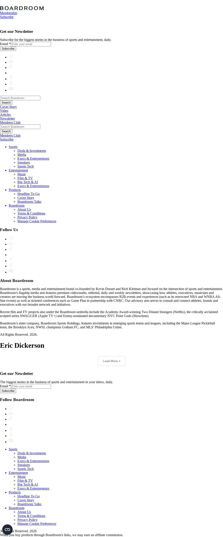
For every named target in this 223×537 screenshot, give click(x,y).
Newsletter (7, 118)
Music (21, 174)
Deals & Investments (31, 151)
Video (4, 110)
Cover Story (8, 107)
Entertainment (18, 170)
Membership (8, 13)
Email (5, 44)
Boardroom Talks (29, 201)
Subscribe (7, 17)
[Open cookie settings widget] (7, 529)
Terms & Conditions (31, 213)
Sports (13, 147)
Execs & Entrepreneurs (33, 158)
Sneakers (23, 162)
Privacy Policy (27, 217)
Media (21, 154)
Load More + (111, 361)
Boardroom (16, 205)
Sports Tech (25, 166)
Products (15, 190)
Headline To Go (28, 194)
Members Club (10, 122)
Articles (5, 114)
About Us (24, 209)
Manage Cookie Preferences (36, 221)
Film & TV (25, 178)
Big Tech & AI (27, 182)
